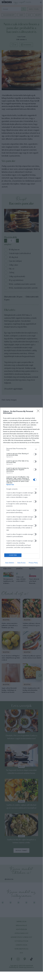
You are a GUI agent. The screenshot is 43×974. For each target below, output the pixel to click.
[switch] (35, 454)
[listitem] (21, 449)
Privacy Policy (33, 563)
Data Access (21, 563)
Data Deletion (9, 563)
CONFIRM (13, 555)
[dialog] (21, 487)
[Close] (39, 412)
